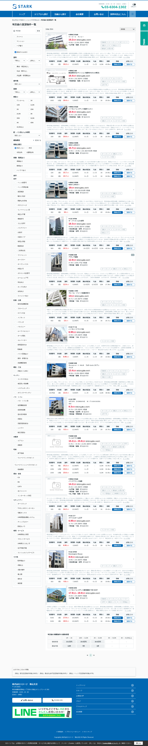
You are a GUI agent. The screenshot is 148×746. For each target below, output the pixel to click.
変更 (38, 31)
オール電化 (21, 336)
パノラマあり (21, 170)
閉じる (138, 743)
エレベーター (22, 340)
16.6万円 (98, 642)
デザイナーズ (22, 205)
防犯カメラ (21, 526)
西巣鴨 (76, 143)
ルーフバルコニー (24, 331)
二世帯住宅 (21, 250)
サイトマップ (88, 732)
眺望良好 (21, 246)
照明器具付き (22, 345)
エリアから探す (41, 14)
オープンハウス (23, 264)
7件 (83, 646)
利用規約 (60, 732)
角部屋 (20, 583)
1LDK (32, 105)
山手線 (72, 45)
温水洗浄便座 (22, 414)
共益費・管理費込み (23, 75)
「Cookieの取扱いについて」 (110, 743)
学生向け (21, 282)
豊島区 (72, 34)
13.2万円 (69, 642)
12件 (69, 646)
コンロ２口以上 (23, 379)
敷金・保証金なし (23, 66)
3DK (18, 118)
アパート (20, 37)
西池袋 (76, 34)
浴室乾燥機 (21, 410)
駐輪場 (20, 349)
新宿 (75, 588)
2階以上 (20, 565)
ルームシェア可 (23, 278)
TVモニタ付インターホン (26, 508)
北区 (71, 218)
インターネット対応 (24, 495)
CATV (20, 486)
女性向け (21, 291)
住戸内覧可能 (22, 548)
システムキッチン (24, 388)
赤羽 (80, 229)
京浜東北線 (73, 229)
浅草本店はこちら (118, 14)
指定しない (20, 148)
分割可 (20, 232)
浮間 (74, 399)
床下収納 (21, 453)
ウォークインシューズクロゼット (26, 465)
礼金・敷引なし (22, 71)
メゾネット (21, 317)
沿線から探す (60, 14)
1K (31, 100)
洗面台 (20, 419)
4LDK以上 (20, 127)
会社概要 (80, 14)
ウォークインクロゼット (26, 458)
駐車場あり (21, 560)
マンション (20, 41)
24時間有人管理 (23, 534)
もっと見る (126, 57)
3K (31, 114)
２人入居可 (21, 223)
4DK (32, 122)
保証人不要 (21, 214)
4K (18, 122)
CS (19, 477)
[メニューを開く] (132, 14)
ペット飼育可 (22, 182)
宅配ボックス (22, 513)
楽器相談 (21, 191)
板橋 (77, 153)
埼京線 (72, 153)
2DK (32, 109)
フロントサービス (24, 539)
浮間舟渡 (79, 414)
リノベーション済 (24, 210)
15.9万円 (84, 642)
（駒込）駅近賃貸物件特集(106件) (25, 673)
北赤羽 (78, 412)
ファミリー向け (23, 296)
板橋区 (72, 255)
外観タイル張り (23, 371)
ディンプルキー (23, 522)
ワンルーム (20, 100)
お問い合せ (99, 14)
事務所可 (21, 219)
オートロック (22, 504)
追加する (129, 64)
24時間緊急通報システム (26, 517)
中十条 (75, 327)
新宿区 (72, 588)
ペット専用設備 (23, 187)
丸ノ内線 (73, 494)
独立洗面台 (21, 432)
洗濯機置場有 (22, 363)
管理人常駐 (21, 241)
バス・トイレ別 (23, 401)
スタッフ (79, 690)
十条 (77, 301)
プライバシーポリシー (73, 732)
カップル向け (22, 287)
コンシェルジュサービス (26, 552)
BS (19, 482)
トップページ (80, 685)
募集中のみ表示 (22, 52)
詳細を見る (117, 64)
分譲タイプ (21, 237)
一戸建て (20, 46)
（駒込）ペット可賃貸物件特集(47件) (81, 673)
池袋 (77, 45)
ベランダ (21, 322)
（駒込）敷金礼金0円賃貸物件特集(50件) (53, 673)
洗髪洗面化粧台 (23, 423)
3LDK (32, 118)
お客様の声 (80, 696)
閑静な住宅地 (22, 201)
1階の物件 (21, 570)
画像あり (20, 161)
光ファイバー (22, 491)
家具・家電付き (23, 358)
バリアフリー (22, 228)
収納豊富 (21, 469)
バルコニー (21, 326)
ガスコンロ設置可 (24, 273)
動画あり (20, 166)
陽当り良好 (21, 196)
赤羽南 (75, 218)
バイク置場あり (23, 354)
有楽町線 (73, 81)
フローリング (22, 308)
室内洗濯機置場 (23, 304)
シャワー (21, 428)
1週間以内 (30, 152)
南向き (20, 579)
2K (18, 109)
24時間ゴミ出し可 (24, 543)
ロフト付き (21, 313)
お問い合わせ (28, 700)
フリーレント (22, 255)
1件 (98, 646)
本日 (30, 148)
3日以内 (19, 152)
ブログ (78, 701)
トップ (22, 14)
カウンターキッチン (24, 393)
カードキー (21, 259)
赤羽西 (75, 552)
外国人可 (21, 269)
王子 (74, 516)
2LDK (19, 114)
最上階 (20, 574)
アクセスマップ (81, 706)
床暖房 (20, 445)
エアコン (21, 440)
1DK (18, 105)
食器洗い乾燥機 (23, 383)
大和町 (76, 291)
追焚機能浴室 (22, 405)
